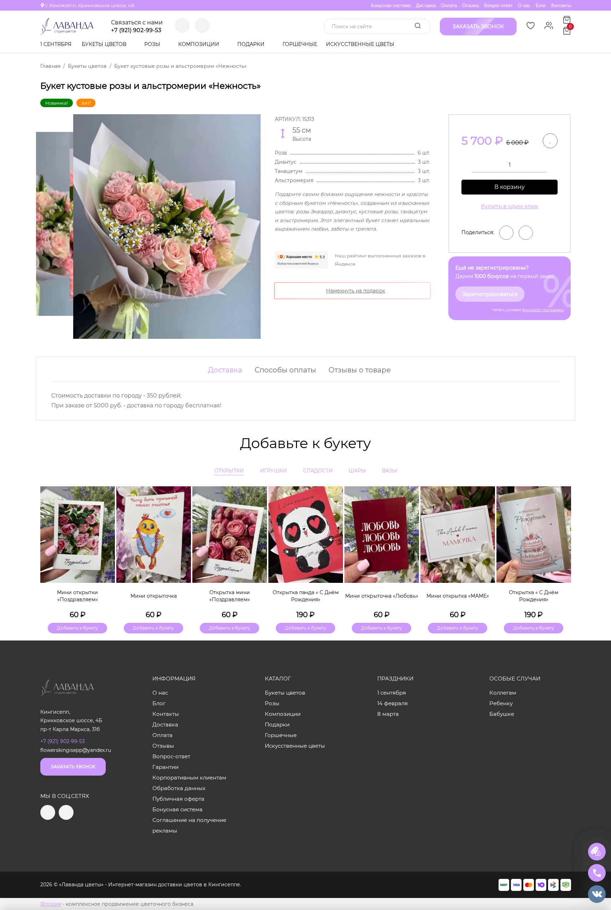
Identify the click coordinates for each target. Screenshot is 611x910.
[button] (562, 547)
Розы (153, 44)
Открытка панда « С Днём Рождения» (306, 596)
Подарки (251, 44)
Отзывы (470, 5)
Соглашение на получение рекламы (189, 825)
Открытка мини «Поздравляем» (229, 596)
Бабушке (501, 714)
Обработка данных (178, 788)
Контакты (561, 5)
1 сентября (55, 44)
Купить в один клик (509, 206)
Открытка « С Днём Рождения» (533, 596)
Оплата (449, 5)
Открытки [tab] (229, 471)
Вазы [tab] (389, 471)
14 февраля (392, 703)
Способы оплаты (285, 370)
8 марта (388, 714)
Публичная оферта (178, 798)
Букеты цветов (105, 44)
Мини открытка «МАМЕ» (457, 596)
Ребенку (501, 703)
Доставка (426, 5)
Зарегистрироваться (489, 294)
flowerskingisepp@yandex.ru (75, 750)
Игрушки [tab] (273, 471)
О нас (524, 5)
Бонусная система (391, 5)
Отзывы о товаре (359, 370)
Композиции (199, 44)
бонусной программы (543, 310)
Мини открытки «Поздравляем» (77, 596)
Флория (50, 904)
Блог (541, 5)
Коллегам (502, 692)
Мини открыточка (153, 596)
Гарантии (165, 767)
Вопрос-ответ (498, 5)
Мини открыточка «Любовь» (381, 596)
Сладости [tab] (318, 471)
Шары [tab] (357, 471)
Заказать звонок (73, 766)
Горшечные (300, 44)
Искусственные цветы (360, 44)
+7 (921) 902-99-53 (136, 30)
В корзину (509, 187)
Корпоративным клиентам (189, 777)
